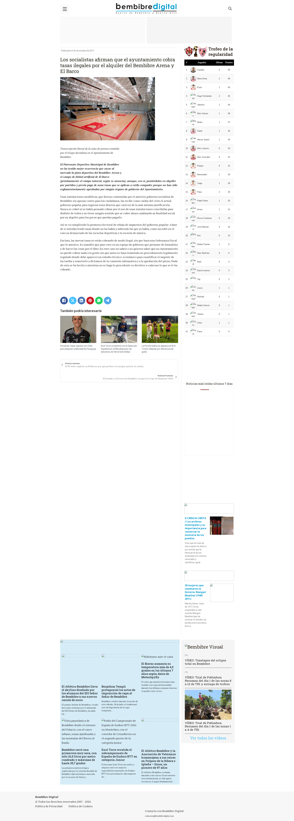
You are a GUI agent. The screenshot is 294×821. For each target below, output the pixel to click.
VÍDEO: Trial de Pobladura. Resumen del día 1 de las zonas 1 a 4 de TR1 (208, 726)
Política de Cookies (81, 806)
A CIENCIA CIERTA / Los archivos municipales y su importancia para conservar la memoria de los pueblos (195, 528)
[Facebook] (64, 300)
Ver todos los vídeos (208, 738)
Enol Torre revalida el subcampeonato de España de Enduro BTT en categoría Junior (119, 755)
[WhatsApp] (99, 300)
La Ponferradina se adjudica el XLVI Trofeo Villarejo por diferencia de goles (158, 349)
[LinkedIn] (81, 300)
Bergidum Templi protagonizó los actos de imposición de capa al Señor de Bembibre (118, 691)
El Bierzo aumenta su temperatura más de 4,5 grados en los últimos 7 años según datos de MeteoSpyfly (157, 670)
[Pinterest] (90, 300)
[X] (73, 300)
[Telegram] (107, 300)
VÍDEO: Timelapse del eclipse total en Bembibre (205, 662)
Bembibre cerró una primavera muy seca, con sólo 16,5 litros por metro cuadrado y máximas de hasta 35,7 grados (79, 756)
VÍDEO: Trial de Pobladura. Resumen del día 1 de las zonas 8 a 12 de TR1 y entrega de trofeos (208, 680)
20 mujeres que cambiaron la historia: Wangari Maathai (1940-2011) (195, 592)
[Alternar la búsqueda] (230, 9)
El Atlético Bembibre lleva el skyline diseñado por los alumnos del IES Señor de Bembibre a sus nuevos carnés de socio (80, 693)
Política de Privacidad (48, 806)
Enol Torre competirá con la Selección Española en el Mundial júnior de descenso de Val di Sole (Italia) (119, 349)
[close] (64, 9)
